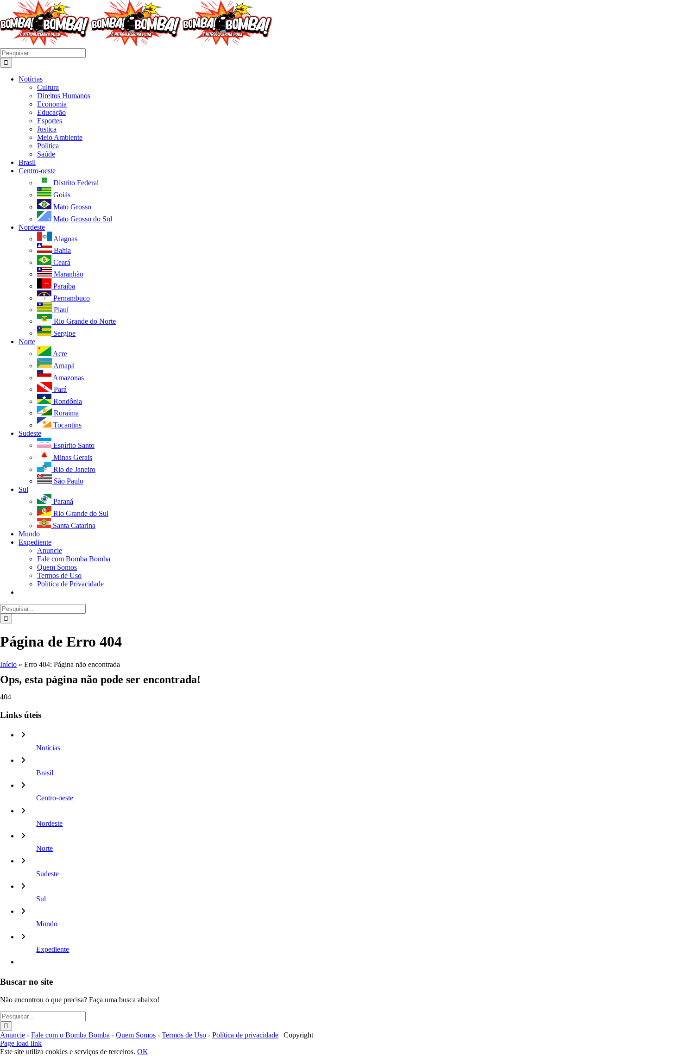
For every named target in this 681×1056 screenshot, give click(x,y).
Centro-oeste (54, 798)
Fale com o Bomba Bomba (70, 1035)
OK (142, 1052)
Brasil (44, 773)
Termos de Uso (184, 1035)
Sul (41, 899)
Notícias (48, 748)
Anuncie (12, 1035)
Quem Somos (136, 1035)
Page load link (21, 1043)
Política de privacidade (245, 1035)
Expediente (52, 949)
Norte (44, 848)
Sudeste (47, 874)
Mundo (46, 924)
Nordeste (49, 823)
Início (8, 664)
